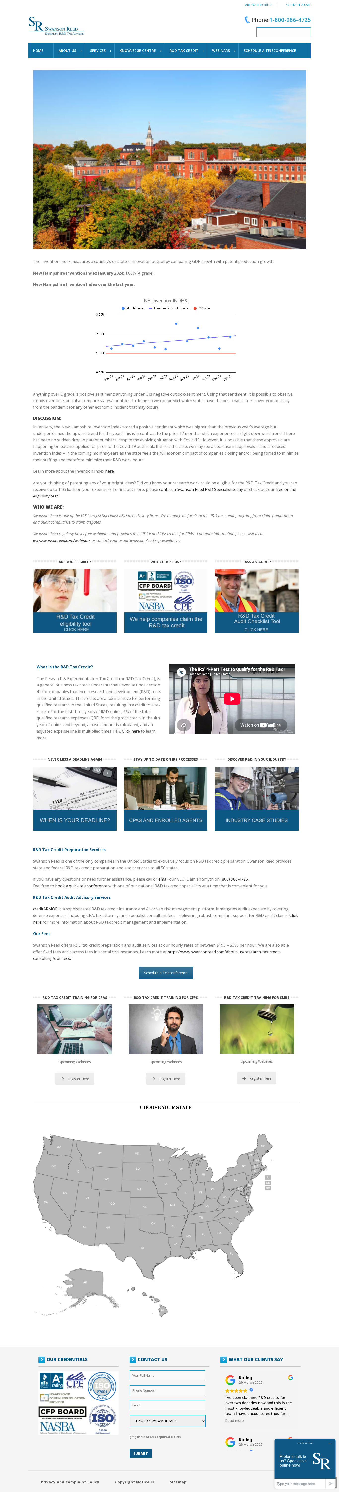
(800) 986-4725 (234, 879)
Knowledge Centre (138, 50)
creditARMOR (45, 909)
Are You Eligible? (258, 5)
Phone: (281, 19)
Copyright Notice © (134, 1482)
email (163, 879)
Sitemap (178, 1482)
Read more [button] (234, 1421)
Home (38, 50)
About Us (67, 50)
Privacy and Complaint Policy (70, 1482)
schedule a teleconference (270, 50)
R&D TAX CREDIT (184, 50)
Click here (131, 731)
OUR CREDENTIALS (67, 1359)
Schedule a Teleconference (166, 972)
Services (98, 50)
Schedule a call (298, 5)
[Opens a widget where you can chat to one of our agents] (305, 1463)
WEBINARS (221, 50)
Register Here (78, 1078)
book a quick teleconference (81, 886)
